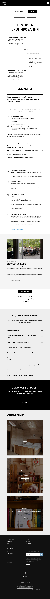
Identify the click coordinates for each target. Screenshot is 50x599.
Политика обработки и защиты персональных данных (25, 586)
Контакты (8, 559)
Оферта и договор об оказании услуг (25, 585)
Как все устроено (29, 541)
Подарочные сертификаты (30, 545)
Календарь (19, 16)
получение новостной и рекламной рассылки (34, 559)
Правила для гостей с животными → (17, 229)
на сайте (21, 39)
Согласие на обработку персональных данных (25, 587)
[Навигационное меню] (48, 3)
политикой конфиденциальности (32, 561)
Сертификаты (25, 508)
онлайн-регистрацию (19, 75)
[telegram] (27, 564)
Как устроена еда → (14, 191)
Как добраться (9, 562)
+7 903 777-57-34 (9, 553)
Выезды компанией (10, 548)
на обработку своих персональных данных (33, 559)
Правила (32, 11)
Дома (8, 543)
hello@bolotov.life (10, 556)
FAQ (7, 560)
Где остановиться (25, 434)
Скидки (31, 16)
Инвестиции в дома (29, 546)
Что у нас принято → (14, 210)
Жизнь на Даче (25, 471)
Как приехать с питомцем (18, 214)
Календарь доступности (11, 546)
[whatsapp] (29, 564)
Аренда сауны (28, 543)
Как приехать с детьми (17, 194)
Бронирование (19, 11)
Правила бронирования (11, 545)
